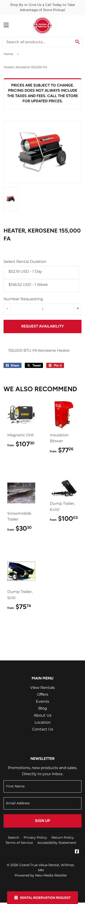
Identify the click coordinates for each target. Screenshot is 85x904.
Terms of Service (19, 843)
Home (8, 54)
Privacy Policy (35, 837)
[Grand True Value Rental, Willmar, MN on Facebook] (77, 852)
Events (42, 701)
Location (42, 722)
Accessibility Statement (56, 843)
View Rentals (42, 687)
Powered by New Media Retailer (41, 875)
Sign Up (42, 820)
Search (13, 837)
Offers (42, 694)
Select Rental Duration (25, 261)
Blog (42, 708)
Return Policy (62, 837)
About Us (42, 715)
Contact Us (42, 729)
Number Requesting (23, 299)
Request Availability (42, 326)
